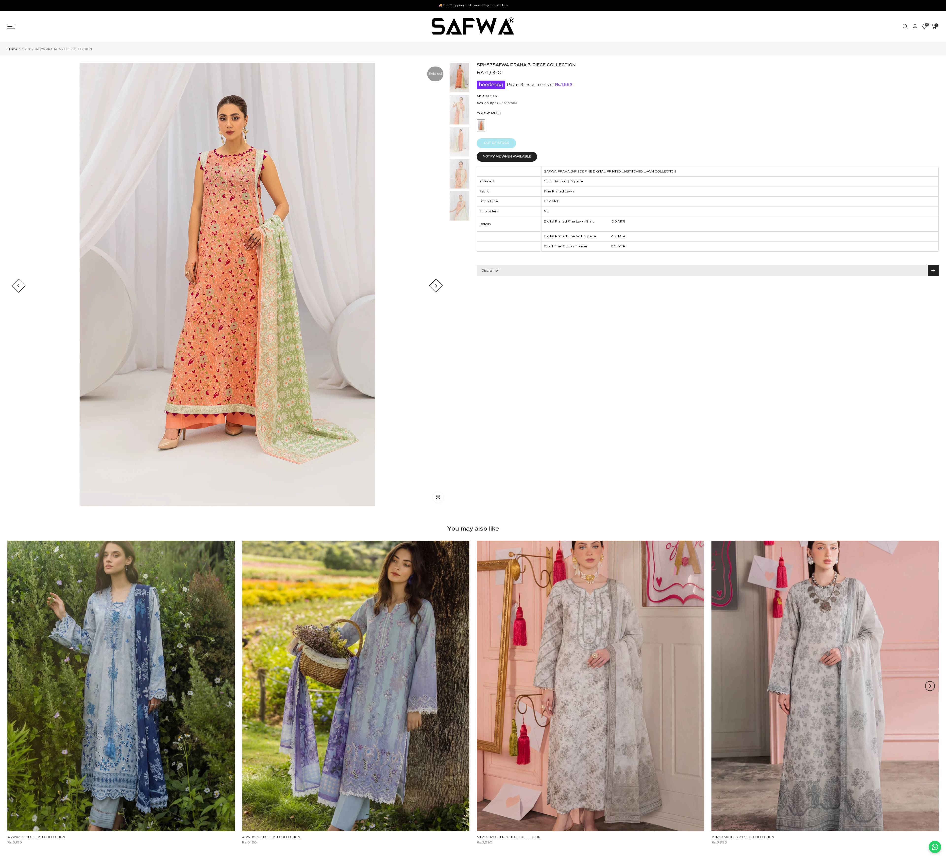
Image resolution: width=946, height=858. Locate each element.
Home (12, 49)
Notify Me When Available (507, 156)
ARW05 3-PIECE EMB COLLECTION (271, 837)
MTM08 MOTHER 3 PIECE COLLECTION (509, 837)
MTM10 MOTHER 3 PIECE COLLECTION (742, 837)
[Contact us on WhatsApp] (935, 847)
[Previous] (19, 286)
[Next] (436, 286)
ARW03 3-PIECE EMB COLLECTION (36, 837)
